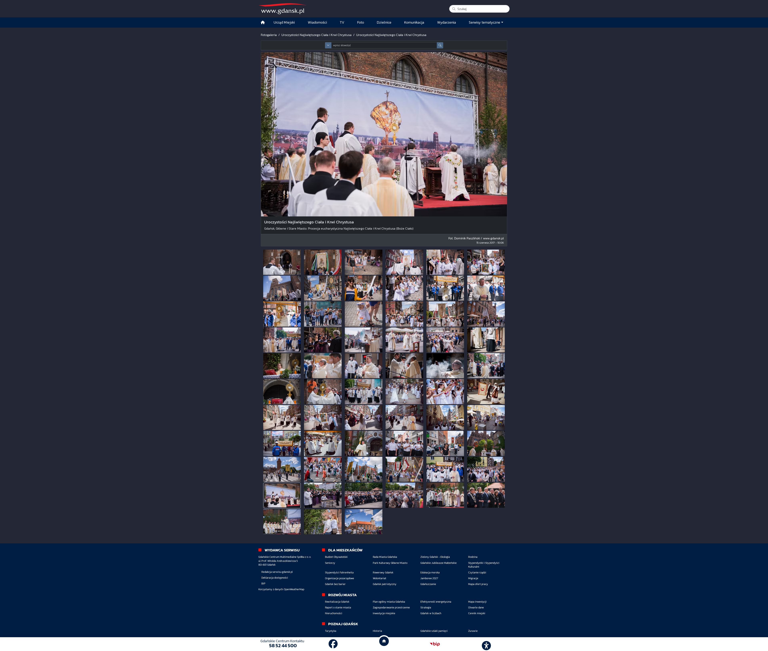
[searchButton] (440, 45)
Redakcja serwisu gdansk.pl (277, 572)
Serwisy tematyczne (484, 22)
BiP (263, 583)
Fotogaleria (269, 34)
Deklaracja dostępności (274, 578)
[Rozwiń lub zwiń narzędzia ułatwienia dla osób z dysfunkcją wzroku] (486, 644)
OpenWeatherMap (294, 589)
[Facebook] (333, 644)
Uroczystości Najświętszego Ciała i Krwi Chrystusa (316, 34)
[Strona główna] (262, 22)
